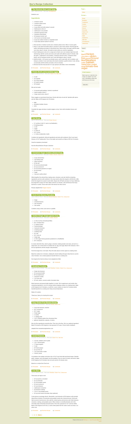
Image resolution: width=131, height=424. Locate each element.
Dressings (84, 30)
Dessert (54, 120)
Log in (100, 421)
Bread (50, 120)
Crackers (84, 26)
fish (89, 56)
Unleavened (66, 196)
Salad (83, 35)
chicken (89, 54)
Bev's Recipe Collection (41, 4)
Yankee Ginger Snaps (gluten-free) (45, 216)
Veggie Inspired (47, 187)
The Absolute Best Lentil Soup (44, 9)
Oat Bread (36, 118)
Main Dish (58, 73)
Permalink (35, 68)
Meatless (91, 60)
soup (83, 66)
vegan (84, 68)
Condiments (85, 22)
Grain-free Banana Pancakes (43, 195)
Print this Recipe (46, 68)
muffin (83, 62)
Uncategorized (52, 11)
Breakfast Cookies (39, 266)
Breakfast (54, 196)
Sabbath (90, 62)
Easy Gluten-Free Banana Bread (44, 302)
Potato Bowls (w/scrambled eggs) (45, 72)
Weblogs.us (86, 419)
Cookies (51, 154)
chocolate (84, 56)
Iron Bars (36, 371)
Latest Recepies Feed (95, 419)
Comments (57, 68)
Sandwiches (85, 37)
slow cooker (92, 64)
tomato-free (92, 66)
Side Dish (60, 337)
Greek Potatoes (38, 336)
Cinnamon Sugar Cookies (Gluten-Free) (47, 153)
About (83, 12)
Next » (40, 415)
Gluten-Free (53, 73)
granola (88, 58)
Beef (83, 54)
